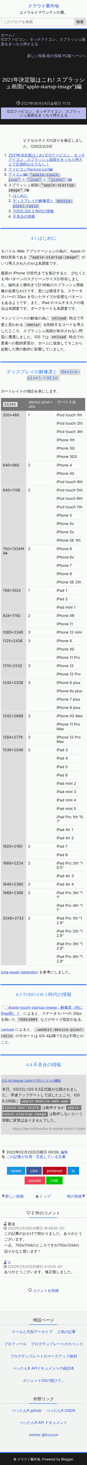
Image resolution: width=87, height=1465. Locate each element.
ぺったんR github (27, 1410)
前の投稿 (54, 56)
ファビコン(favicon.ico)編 (30, 169)
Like (34, 1170)
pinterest (54, 1170)
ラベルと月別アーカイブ (32, 1331)
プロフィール (15, 1344)
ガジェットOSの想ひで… (43, 1380)
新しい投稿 (36, 56)
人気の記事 (66, 1331)
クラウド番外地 (43, 6)
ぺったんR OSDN (60, 1410)
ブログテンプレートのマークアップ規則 (43, 1356)
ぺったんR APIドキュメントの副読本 (43, 1368)
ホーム (6, 35)
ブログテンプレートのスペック (57, 1344)
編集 (64, 1152)
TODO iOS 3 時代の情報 (33, 211)
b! (73, 1170)
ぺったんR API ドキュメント (43, 1422)
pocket (35, 1180)
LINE (54, 1180)
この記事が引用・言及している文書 (36, 1156)
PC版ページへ (74, 56)
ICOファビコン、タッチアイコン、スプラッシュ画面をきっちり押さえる (43, 41)
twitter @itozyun (43, 1434)
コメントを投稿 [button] (46, 1290)
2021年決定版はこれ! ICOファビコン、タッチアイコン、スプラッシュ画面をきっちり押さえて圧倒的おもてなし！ (46, 159)
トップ (45, 1196)
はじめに (20, 195)
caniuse (7, 1029)
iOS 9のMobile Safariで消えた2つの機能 (31, 1080)
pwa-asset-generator (19, 972)
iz (9, 1262)
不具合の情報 (24, 216)
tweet (16, 1170)
